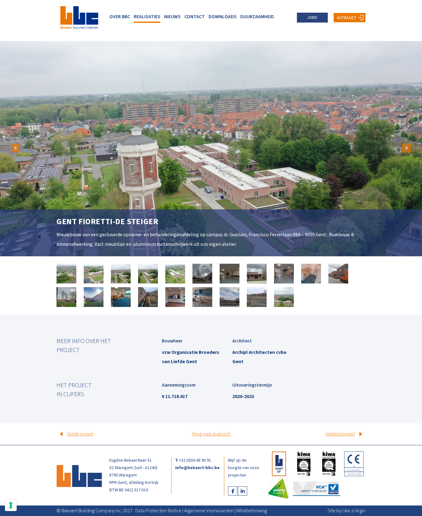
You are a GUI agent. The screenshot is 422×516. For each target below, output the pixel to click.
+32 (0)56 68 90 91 (195, 460)
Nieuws (172, 16)
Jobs (312, 18)
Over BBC (119, 16)
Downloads (223, 16)
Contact (194, 16)
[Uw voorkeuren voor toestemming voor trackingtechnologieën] (11, 505)
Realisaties (147, 16)
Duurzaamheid (257, 16)
